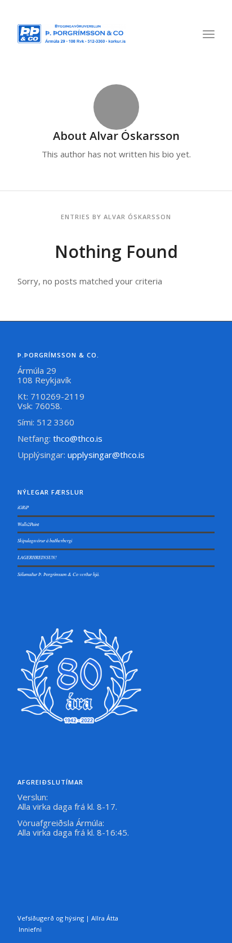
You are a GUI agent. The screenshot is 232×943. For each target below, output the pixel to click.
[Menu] (209, 33)
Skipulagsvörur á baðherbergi (44, 540)
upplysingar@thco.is (107, 454)
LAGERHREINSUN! (37, 557)
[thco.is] (71, 33)
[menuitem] (209, 33)
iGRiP (23, 507)
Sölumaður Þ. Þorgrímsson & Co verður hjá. (58, 574)
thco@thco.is (77, 438)
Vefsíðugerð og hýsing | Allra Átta (67, 918)
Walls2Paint (28, 524)
